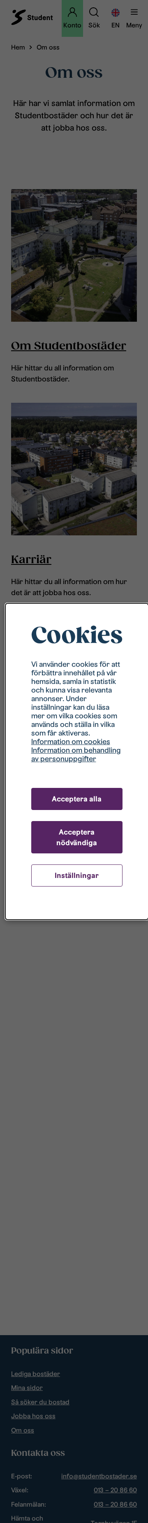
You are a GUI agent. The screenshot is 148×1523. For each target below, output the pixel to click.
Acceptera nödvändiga (76, 837)
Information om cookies (70, 741)
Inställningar (77, 875)
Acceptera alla (77, 798)
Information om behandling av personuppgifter (76, 754)
